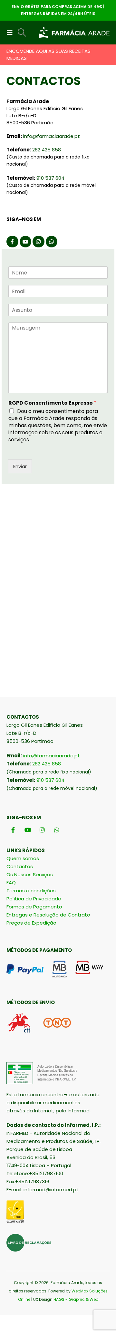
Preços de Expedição (31, 922)
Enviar (20, 466)
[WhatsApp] (52, 242)
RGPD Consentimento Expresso (52, 403)
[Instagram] (38, 242)
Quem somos (22, 858)
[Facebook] (12, 242)
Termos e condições (31, 890)
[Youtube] (26, 242)
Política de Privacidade (33, 898)
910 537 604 (50, 178)
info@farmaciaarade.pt (51, 136)
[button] (11, 32)
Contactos (19, 866)
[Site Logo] (74, 32)
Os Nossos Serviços (29, 874)
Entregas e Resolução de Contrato (48, 914)
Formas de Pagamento (34, 906)
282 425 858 (46, 149)
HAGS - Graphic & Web (75, 1299)
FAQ (11, 882)
